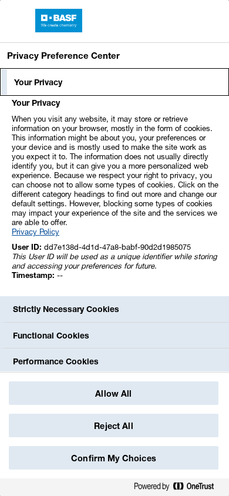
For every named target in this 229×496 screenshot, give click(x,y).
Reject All (113, 426)
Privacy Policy (35, 231)
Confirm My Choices (113, 458)
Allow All (113, 393)
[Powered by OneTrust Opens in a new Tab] (178, 488)
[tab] (114, 82)
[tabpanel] (116, 195)
